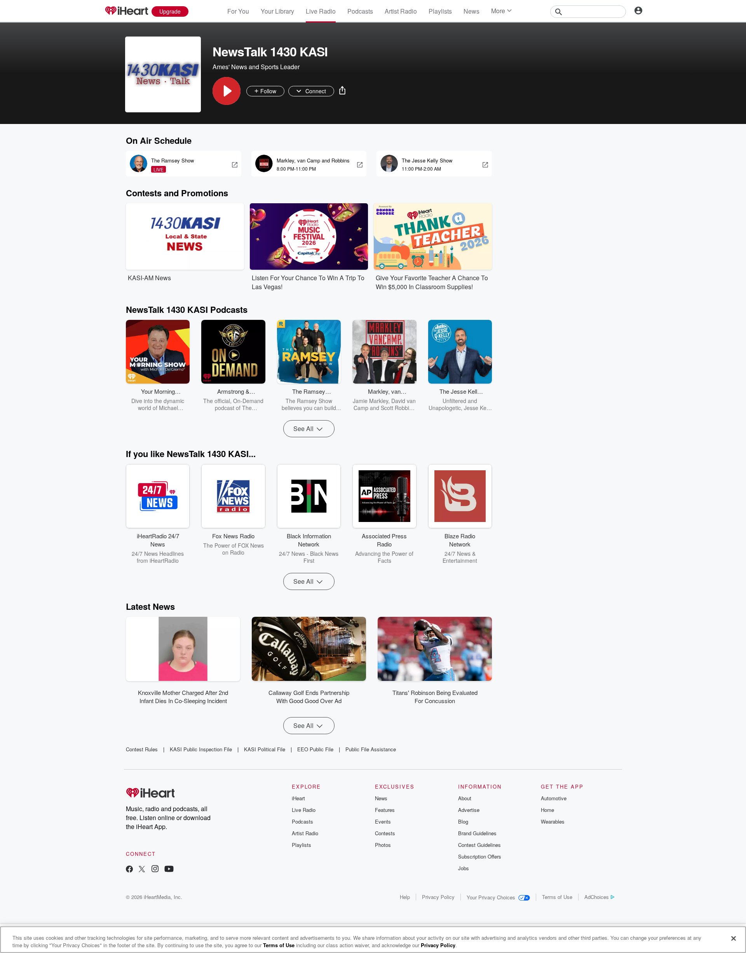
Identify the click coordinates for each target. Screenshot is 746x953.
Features (385, 809)
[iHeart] (126, 11)
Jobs (463, 868)
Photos (383, 844)
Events (383, 821)
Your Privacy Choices (491, 897)
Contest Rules (142, 749)
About (464, 798)
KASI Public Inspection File (201, 749)
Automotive (553, 798)
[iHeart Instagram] (155, 869)
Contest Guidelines (479, 844)
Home (547, 809)
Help (405, 897)
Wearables (553, 821)
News (471, 11)
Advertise (468, 809)
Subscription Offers (479, 856)
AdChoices (596, 897)
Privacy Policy (438, 897)
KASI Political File (264, 749)
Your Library (277, 11)
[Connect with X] (142, 869)
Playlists (440, 11)
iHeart (298, 798)
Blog (463, 821)
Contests (385, 833)
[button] (227, 91)
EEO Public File (315, 749)
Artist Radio (401, 11)
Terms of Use (557, 897)
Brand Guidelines (477, 833)
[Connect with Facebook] (129, 869)
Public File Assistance (370, 749)
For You (238, 11)
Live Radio (321, 11)
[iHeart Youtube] (169, 869)
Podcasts (360, 11)
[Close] (733, 938)
